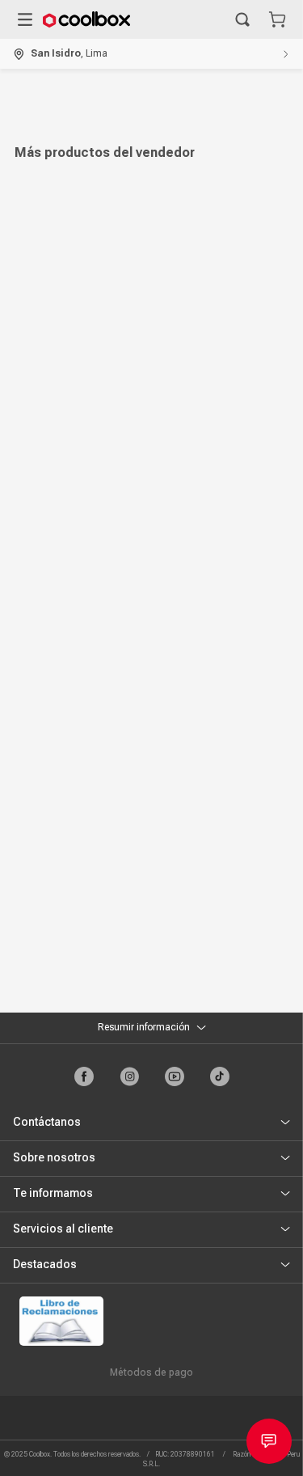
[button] (242, 19)
